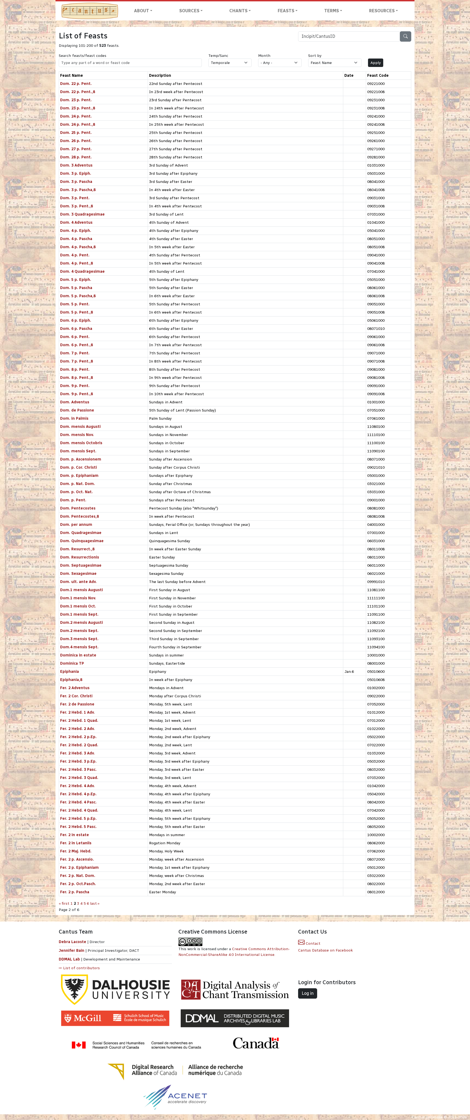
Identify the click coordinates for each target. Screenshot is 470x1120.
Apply (375, 62)
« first (64, 903)
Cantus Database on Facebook (325, 950)
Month (264, 55)
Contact (312, 943)
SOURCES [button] (189, 10)
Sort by (314, 55)
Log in (308, 993)
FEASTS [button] (286, 10)
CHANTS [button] (238, 10)
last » (95, 903)
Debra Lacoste (72, 942)
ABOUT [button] (141, 10)
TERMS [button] (331, 10)
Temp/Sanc (218, 55)
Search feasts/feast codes (82, 55)
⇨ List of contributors (79, 968)
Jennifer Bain (72, 950)
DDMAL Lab (69, 959)
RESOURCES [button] (382, 10)
